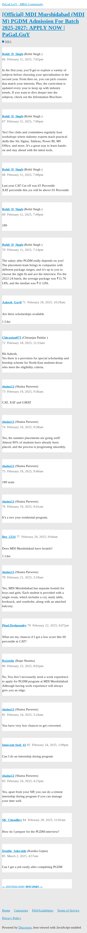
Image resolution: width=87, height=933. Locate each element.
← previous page (13, 886)
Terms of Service (68, 910)
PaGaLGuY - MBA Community (22, 4)
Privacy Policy (11, 918)
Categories (21, 910)
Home (6, 910)
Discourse (25, 927)
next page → (34, 886)
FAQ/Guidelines (42, 910)
